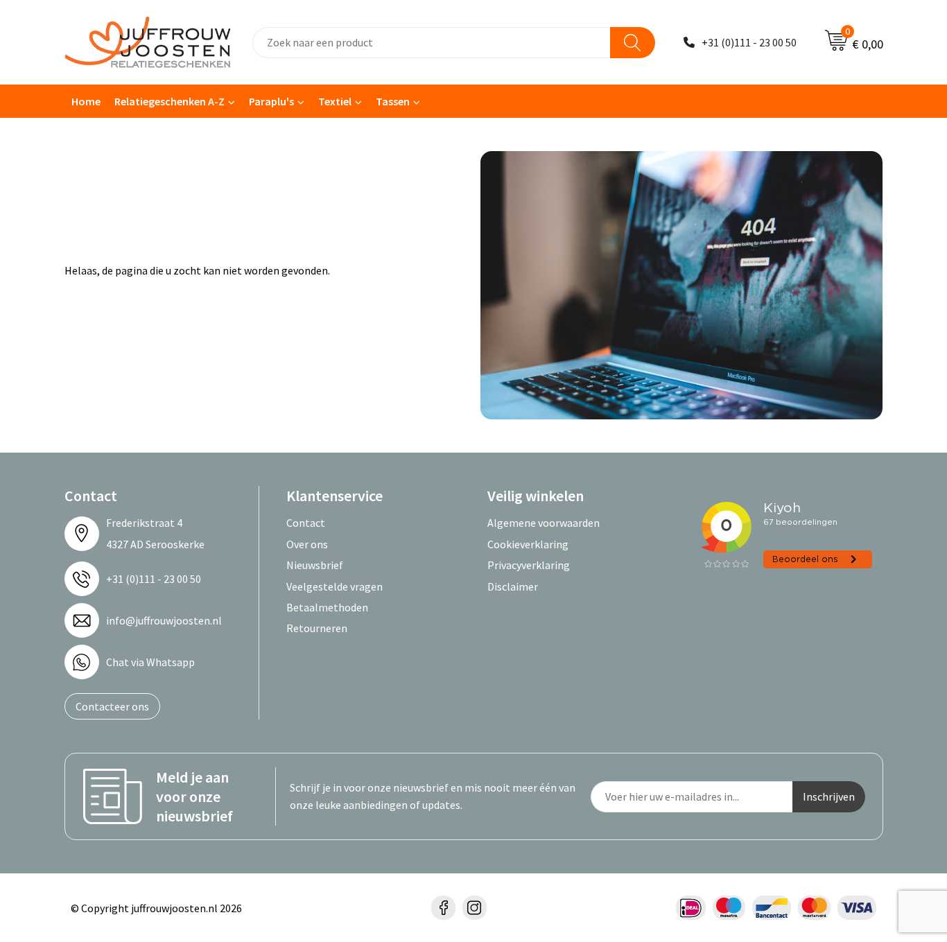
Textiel (334, 101)
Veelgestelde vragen (334, 586)
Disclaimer (512, 586)
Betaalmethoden (327, 607)
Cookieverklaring (527, 544)
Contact (305, 523)
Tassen (393, 101)
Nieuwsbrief (314, 565)
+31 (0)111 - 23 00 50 (749, 42)
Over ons (307, 544)
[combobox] (431, 42)
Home (86, 101)
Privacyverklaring (528, 565)
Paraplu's (271, 101)
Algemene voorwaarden (543, 523)
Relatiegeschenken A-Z (169, 101)
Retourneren (316, 628)
